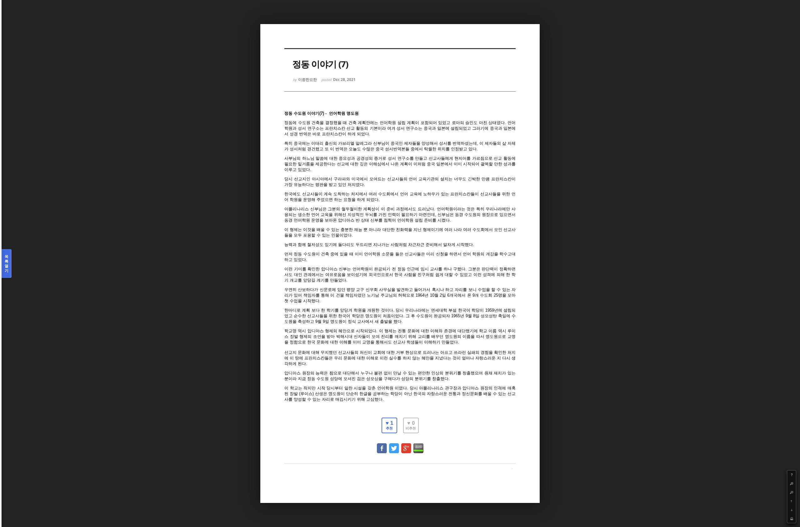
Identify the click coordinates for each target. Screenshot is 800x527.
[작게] (791, 492)
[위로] (791, 501)
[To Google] (406, 445)
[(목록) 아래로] (791, 509)
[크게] (791, 483)
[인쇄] (791, 518)
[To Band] (418, 445)
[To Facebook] (382, 445)
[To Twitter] (394, 445)
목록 (6, 263)
